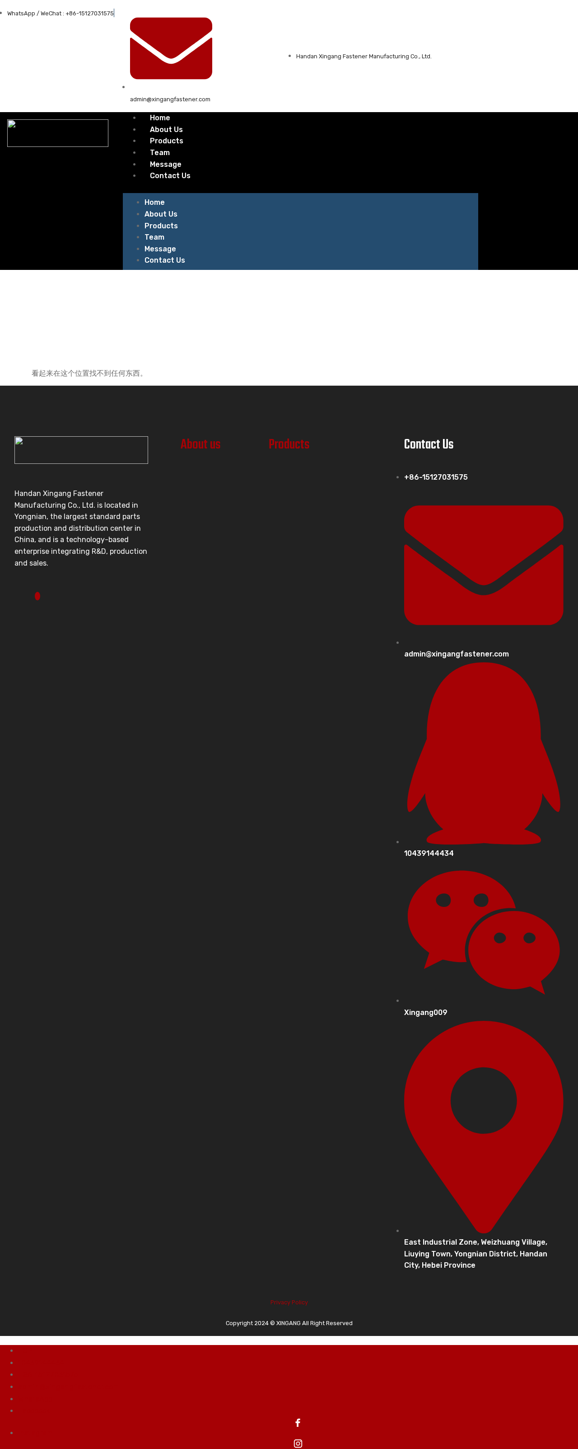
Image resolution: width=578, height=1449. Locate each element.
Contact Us (170, 175)
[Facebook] (37, 596)
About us (201, 444)
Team (154, 237)
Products (161, 226)
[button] (300, 188)
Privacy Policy (289, 1302)
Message (160, 249)
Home (154, 202)
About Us (160, 214)
